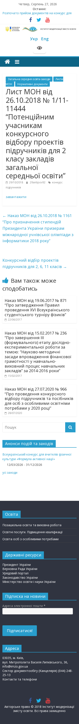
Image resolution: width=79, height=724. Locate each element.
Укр (34, 38)
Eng (45, 38)
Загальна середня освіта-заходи (29, 79)
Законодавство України (20, 577)
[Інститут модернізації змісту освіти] (7, 62)
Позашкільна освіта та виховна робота (31, 525)
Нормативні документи (32, 84)
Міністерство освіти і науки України (29, 582)
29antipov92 (38, 182)
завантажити (16, 197)
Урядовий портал (15, 573)
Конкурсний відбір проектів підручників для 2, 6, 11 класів (34, 263)
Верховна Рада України (19, 569)
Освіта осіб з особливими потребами (30, 539)
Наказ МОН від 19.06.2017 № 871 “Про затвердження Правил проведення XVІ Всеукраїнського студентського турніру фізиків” (37, 307)
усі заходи (9, 472)
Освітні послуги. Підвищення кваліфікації (32, 532)
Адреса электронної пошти (23, 606)
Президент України (16, 565)
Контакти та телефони (19, 679)
